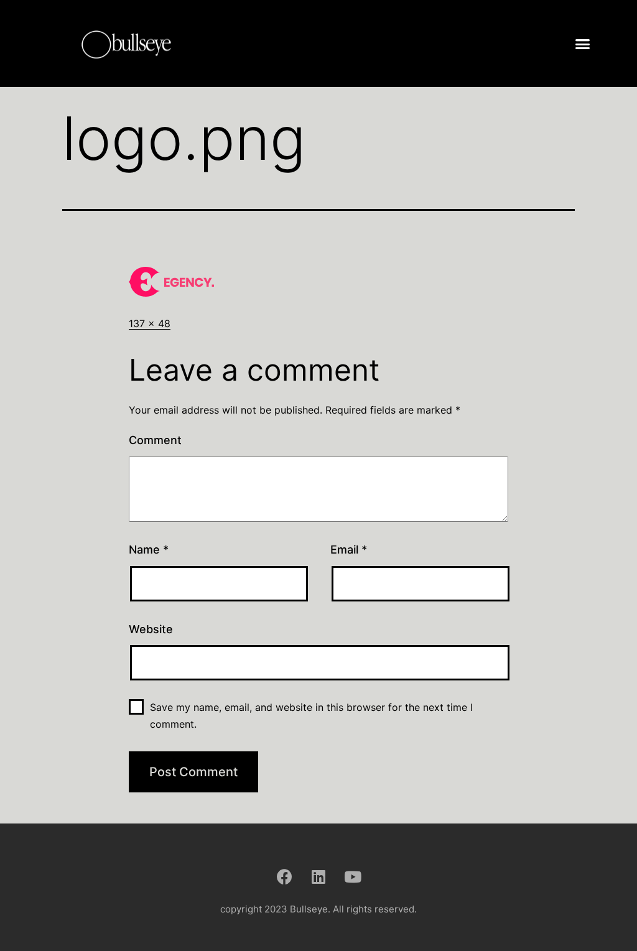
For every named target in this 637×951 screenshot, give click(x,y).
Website (151, 629)
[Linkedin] (318, 876)
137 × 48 (149, 323)
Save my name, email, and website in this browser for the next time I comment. (311, 715)
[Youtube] (352, 876)
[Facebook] (284, 876)
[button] (583, 43)
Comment (155, 440)
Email (348, 549)
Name (149, 549)
